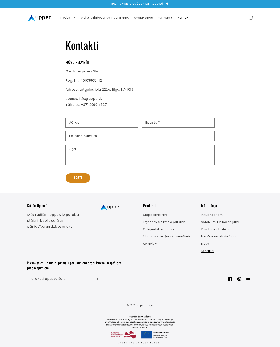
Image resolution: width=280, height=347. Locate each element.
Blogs (205, 244)
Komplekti (150, 244)
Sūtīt (77, 177)
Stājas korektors (155, 215)
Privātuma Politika (215, 229)
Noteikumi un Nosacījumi (220, 222)
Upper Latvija (145, 305)
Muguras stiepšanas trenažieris (167, 236)
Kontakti (207, 251)
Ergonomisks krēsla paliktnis (164, 222)
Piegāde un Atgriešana (218, 236)
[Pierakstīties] (96, 278)
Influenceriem (212, 215)
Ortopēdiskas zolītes (158, 229)
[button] (68, 17)
